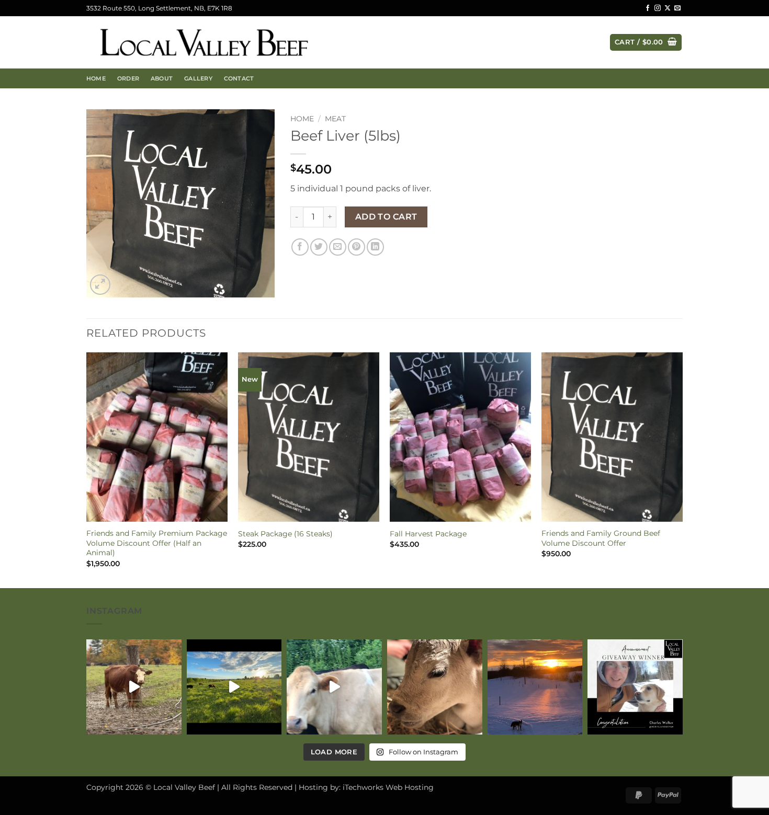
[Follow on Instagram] (657, 8)
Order (128, 78)
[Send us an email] (677, 8)
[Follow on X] (667, 8)
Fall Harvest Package (428, 533)
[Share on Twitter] (318, 247)
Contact (239, 78)
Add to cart (386, 217)
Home (96, 78)
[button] (646, 42)
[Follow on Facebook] (647, 8)
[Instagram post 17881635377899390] (334, 686)
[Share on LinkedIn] (375, 247)
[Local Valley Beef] (204, 43)
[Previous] (87, 469)
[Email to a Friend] (337, 247)
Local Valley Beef (184, 787)
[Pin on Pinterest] (356, 247)
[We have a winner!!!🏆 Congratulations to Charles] (635, 686)
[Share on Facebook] (300, 247)
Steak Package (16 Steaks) (285, 533)
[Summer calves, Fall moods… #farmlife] (134, 686)
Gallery (198, 78)
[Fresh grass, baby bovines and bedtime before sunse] (234, 686)
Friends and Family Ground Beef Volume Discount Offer (600, 538)
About (162, 78)
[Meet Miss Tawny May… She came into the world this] (434, 686)
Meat (335, 118)
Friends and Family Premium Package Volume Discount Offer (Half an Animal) (156, 543)
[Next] (682, 469)
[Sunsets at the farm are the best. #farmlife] (535, 686)
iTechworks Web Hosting (388, 787)
